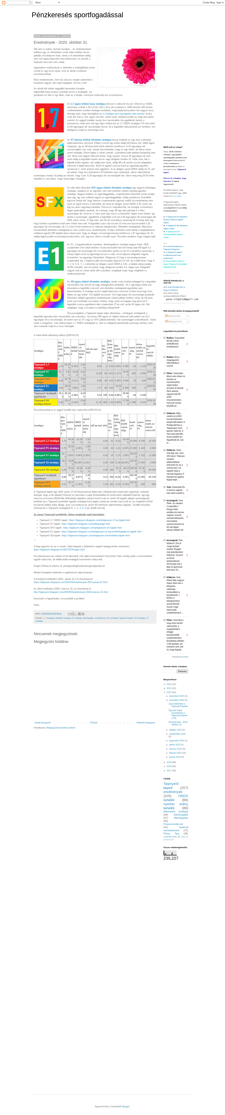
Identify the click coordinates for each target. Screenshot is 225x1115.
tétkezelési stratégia (175, 811)
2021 (169, 688)
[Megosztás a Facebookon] (79, 614)
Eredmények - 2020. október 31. (178, 723)
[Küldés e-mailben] (69, 614)
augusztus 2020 (177, 740)
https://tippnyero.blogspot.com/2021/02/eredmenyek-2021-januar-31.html (70, 582)
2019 (169, 762)
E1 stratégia (77, 618)
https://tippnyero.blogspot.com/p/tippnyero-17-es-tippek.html (99, 520)
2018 (169, 766)
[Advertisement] (175, 88)
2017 (169, 770)
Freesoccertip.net (173, 824)
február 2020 (175, 753)
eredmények (100, 618)
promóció (167, 840)
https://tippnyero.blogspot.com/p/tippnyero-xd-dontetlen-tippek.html (96, 535)
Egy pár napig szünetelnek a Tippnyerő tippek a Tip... (178, 714)
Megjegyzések (175, 321)
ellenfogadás (88, 618)
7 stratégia (49, 618)
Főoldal (93, 722)
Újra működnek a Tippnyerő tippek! (178, 705)
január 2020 (175, 757)
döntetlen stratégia (63, 618)
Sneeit (185, 657)
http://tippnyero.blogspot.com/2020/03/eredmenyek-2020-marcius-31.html (71, 592)
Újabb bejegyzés (43, 722)
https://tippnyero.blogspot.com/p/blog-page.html (86, 524)
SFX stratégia (112, 618)
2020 (169, 692)
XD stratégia (139, 618)
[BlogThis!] (73, 614)
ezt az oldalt (176, 196)
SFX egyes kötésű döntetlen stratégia (111, 187)
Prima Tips (171, 833)
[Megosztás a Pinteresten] (83, 614)
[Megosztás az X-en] (76, 614)
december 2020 (177, 696)
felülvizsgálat (181, 814)
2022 (169, 684)
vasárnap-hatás (170, 837)
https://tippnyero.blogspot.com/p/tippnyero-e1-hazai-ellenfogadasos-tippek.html (101, 531)
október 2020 (175, 730)
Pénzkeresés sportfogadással (77, 15)
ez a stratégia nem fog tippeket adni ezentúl (122, 113)
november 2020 (177, 700)
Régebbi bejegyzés (146, 722)
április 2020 (175, 744)
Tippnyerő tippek (126, 618)
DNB (183, 837)
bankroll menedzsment (175, 829)
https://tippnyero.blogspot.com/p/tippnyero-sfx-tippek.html (92, 527)
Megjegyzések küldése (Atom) (60, 728)
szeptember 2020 (177, 734)
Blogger (126, 1106)
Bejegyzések (174, 316)
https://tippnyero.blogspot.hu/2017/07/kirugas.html (59, 549)
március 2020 (176, 749)
